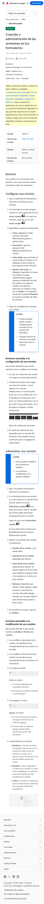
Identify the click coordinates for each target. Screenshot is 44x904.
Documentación (12, 19)
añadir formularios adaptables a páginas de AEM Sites (20, 98)
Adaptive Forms (16, 71)
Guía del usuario (15, 23)
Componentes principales (16, 92)
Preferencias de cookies (13, 890)
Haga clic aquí (27, 138)
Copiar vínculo (22, 58)
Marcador (11, 58)
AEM (23, 19)
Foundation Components (14, 74)
